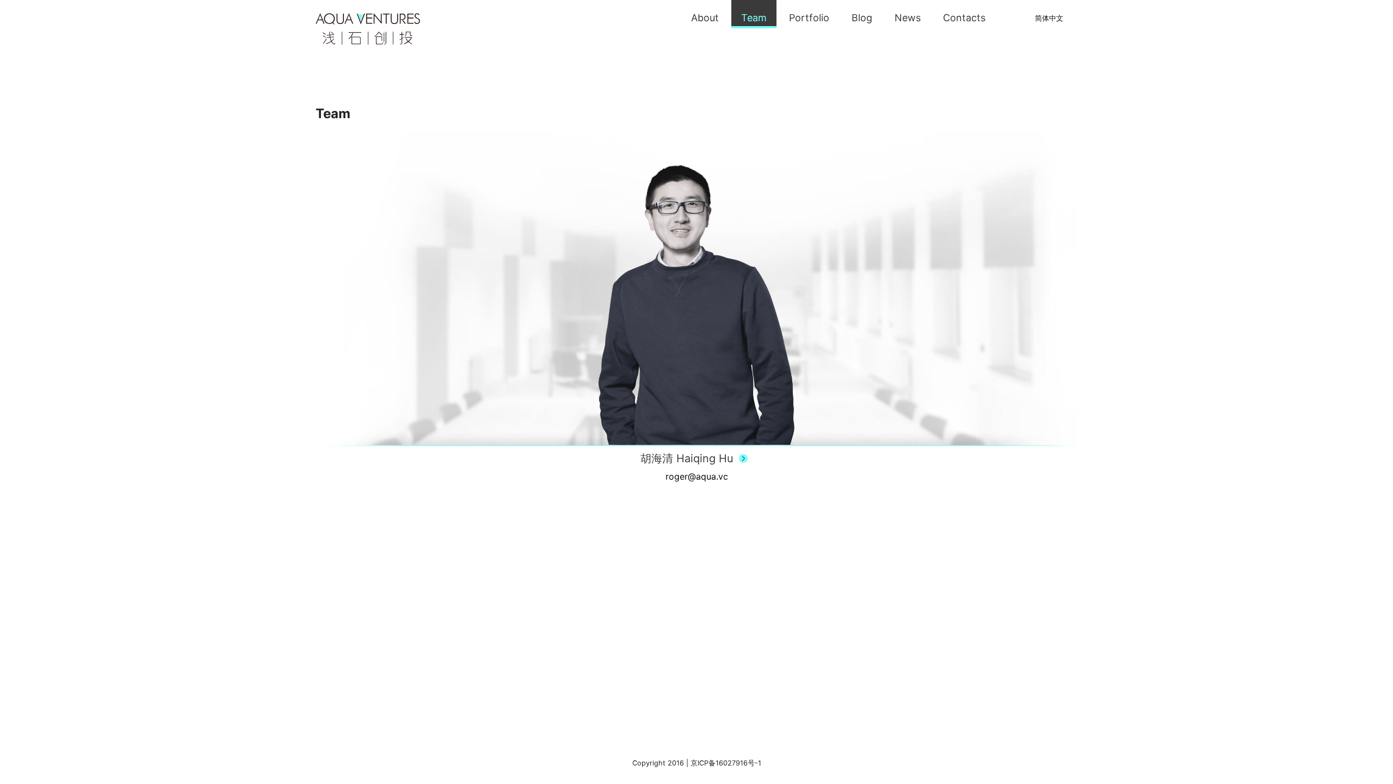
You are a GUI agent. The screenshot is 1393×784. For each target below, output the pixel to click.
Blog (862, 17)
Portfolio (809, 17)
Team (754, 17)
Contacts (964, 17)
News (908, 17)
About (705, 17)
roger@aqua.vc (696, 476)
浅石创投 (368, 29)
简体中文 (1049, 18)
